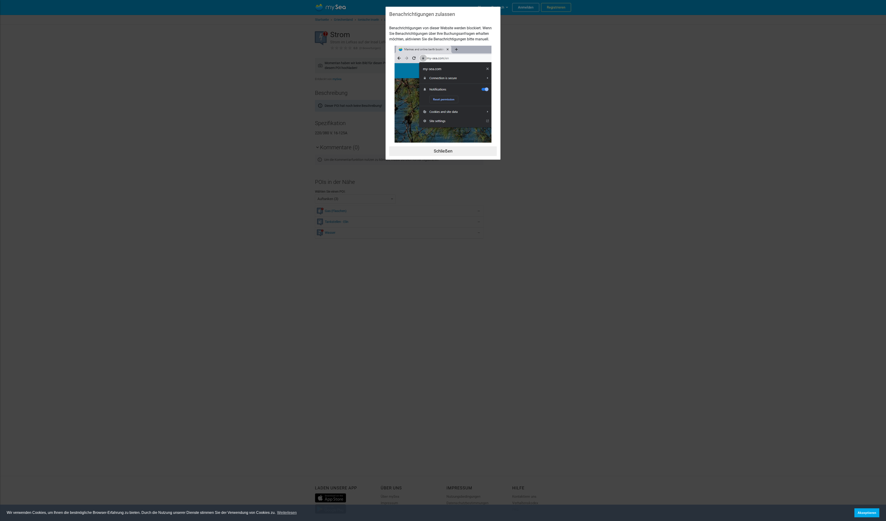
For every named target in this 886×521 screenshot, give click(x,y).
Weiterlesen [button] (287, 513)
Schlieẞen (443, 151)
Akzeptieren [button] (867, 513)
